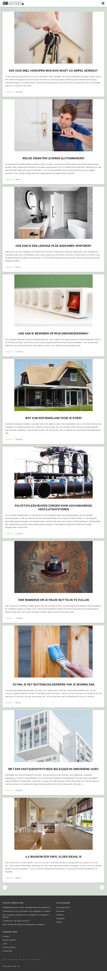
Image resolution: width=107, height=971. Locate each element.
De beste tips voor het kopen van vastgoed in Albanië (26, 911)
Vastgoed (18, 92)
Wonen (18, 179)
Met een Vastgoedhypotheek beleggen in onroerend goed (53, 769)
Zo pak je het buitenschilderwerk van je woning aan (53, 684)
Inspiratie (19, 352)
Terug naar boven (10, 966)
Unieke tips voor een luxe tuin (16, 921)
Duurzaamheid (63, 907)
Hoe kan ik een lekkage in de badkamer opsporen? (53, 245)
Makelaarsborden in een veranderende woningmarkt (26, 907)
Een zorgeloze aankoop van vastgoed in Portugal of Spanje (26, 916)
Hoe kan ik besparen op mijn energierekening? (53, 333)
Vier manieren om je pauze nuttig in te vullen (53, 600)
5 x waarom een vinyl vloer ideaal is (53, 856)
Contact (6, 936)
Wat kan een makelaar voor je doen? (53, 418)
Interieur (60, 915)
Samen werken (9, 940)
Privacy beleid (9, 947)
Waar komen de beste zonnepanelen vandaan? (24, 924)
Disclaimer (7, 951)
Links (5, 944)
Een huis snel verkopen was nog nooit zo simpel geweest (53, 70)
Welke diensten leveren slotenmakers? (53, 158)
